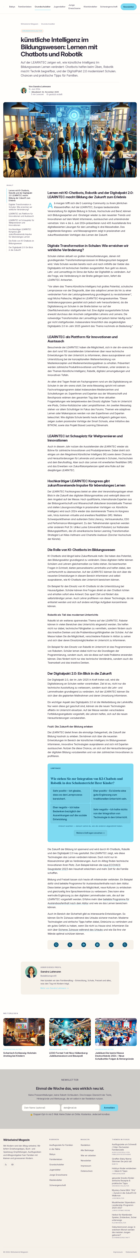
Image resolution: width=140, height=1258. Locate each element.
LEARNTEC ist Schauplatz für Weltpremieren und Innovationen (21, 222)
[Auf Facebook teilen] (83, 944)
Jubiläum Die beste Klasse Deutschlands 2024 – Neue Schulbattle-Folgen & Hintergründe (114, 1056)
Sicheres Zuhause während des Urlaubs (80, 929)
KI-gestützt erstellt (54, 94)
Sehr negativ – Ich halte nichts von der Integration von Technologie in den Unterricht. (110, 813)
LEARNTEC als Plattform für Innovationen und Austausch (21, 215)
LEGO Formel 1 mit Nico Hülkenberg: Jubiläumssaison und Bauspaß (68, 1054)
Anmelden (109, 1107)
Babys (12, 6)
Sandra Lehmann (42, 86)
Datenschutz (87, 1171)
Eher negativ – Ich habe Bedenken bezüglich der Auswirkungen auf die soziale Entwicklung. (70, 813)
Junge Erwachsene (74, 6)
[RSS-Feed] (5, 1164)
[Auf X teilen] (69, 944)
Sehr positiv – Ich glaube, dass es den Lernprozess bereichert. (67, 794)
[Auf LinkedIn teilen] (97, 944)
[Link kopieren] (124, 944)
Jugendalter (59, 6)
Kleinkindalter (90, 6)
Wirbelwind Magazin (29, 24)
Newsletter (128, 7)
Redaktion (85, 1145)
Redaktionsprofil (48, 976)
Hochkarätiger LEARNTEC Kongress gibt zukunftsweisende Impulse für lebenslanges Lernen (20, 233)
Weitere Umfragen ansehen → (90, 833)
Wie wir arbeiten (88, 1155)
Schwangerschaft (108, 6)
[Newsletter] (12, 1164)
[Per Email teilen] (111, 944)
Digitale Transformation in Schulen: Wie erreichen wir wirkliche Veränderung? (20, 207)
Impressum (86, 1166)
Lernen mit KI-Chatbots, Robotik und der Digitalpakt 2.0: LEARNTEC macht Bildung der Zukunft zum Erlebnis (20, 195)
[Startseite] (4, 6)
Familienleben (25, 6)
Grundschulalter (43, 6)
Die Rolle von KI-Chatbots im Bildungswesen (21, 242)
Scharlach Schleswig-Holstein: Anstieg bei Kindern (20, 1054)
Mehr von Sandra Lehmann (53, 988)
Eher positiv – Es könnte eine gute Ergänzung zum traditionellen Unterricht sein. (110, 794)
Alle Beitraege (87, 1150)
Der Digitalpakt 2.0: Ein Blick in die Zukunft (21, 248)
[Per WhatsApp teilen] (56, 944)
